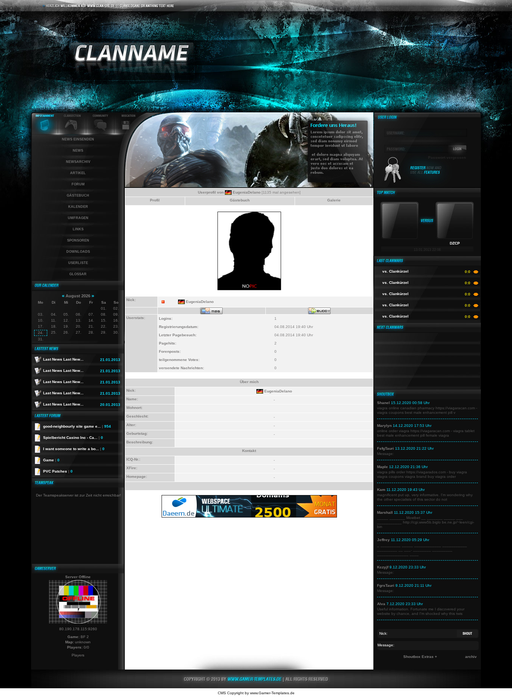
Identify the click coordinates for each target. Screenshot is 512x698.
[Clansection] (72, 133)
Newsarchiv (78, 162)
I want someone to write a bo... (74, 449)
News (78, 150)
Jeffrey (383, 540)
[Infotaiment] (44, 133)
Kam (381, 490)
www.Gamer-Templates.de (272, 693)
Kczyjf (382, 567)
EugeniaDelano (246, 192)
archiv (471, 657)
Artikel (78, 173)
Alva (381, 604)
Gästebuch (78, 195)
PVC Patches (58, 471)
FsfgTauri (385, 448)
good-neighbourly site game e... (77, 426)
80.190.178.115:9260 (78, 629)
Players (78, 655)
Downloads (78, 252)
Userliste (78, 263)
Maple (382, 467)
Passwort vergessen (447, 157)
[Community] (100, 133)
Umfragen (78, 218)
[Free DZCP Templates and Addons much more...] (256, 687)
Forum (78, 184)
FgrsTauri (385, 585)
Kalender (78, 207)
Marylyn (384, 426)
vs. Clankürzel (395, 271)
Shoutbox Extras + (420, 657)
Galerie (334, 200)
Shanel (383, 403)
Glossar (78, 274)
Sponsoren (78, 240)
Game (51, 460)
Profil (155, 200)
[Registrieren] (426, 173)
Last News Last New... (63, 359)
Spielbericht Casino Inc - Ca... (73, 438)
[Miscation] (125, 133)
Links (78, 229)
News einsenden (78, 139)
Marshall (385, 512)
